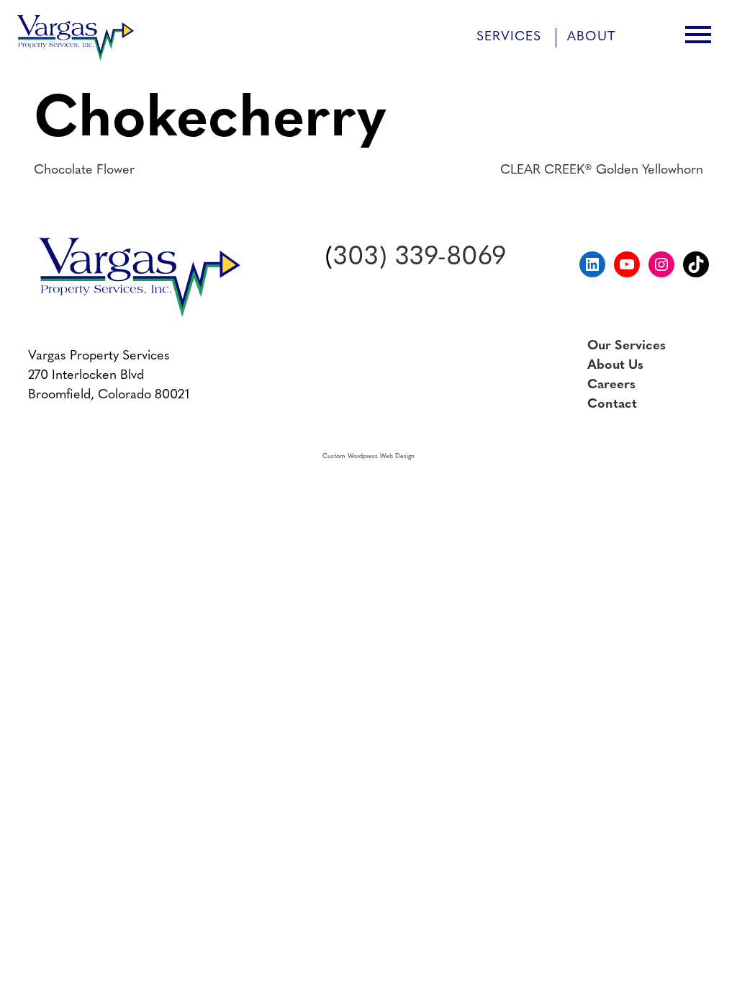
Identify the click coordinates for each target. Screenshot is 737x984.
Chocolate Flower (84, 170)
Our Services (626, 346)
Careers (611, 385)
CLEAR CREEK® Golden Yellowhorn (601, 170)
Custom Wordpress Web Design (368, 456)
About (591, 37)
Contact (612, 404)
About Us (615, 365)
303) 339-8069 (419, 258)
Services (508, 37)
